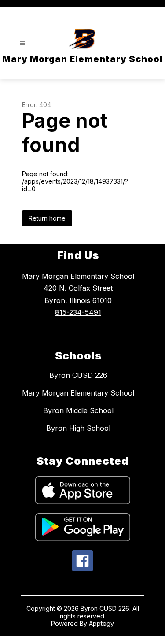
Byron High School (78, 428)
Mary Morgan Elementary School (78, 392)
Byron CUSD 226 (78, 375)
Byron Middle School (78, 410)
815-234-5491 (78, 312)
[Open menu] (23, 43)
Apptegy (101, 623)
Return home (47, 218)
